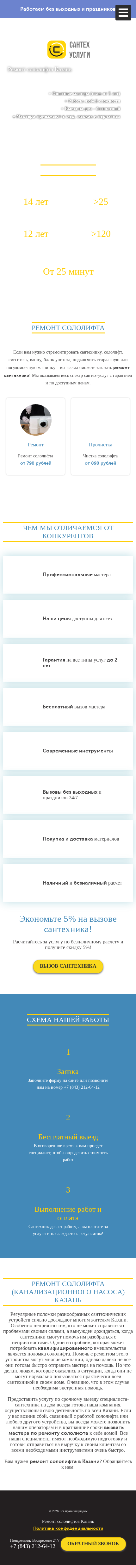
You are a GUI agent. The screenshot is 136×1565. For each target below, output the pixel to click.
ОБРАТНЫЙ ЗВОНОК (93, 1543)
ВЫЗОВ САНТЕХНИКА (68, 966)
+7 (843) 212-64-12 (32, 1546)
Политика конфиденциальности (68, 1528)
